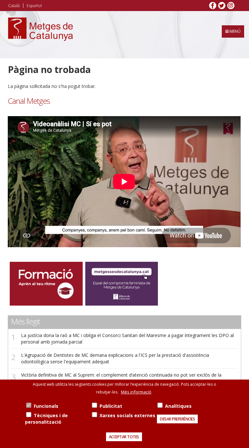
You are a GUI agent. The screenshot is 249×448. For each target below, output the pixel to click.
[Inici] (40, 35)
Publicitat (111, 406)
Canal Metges (29, 101)
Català (14, 5)
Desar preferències (177, 419)
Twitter (221, 5)
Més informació (136, 392)
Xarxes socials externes (127, 415)
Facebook (212, 5)
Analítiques (178, 406)
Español (34, 5)
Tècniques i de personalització (46, 418)
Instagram (230, 5)
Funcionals (46, 406)
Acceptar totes (124, 437)
